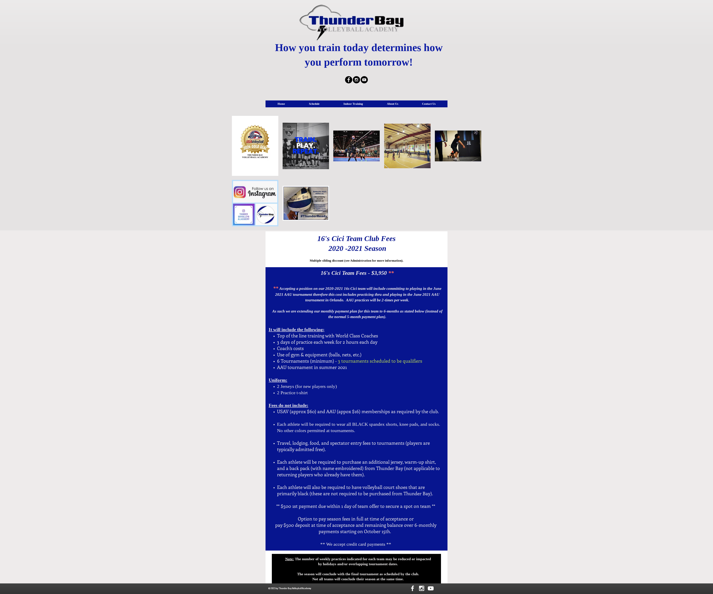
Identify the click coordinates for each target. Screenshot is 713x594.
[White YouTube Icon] (430, 588)
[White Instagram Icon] (421, 588)
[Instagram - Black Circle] (356, 79)
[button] (314, 103)
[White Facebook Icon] (412, 588)
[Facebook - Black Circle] (348, 79)
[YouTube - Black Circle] (364, 79)
